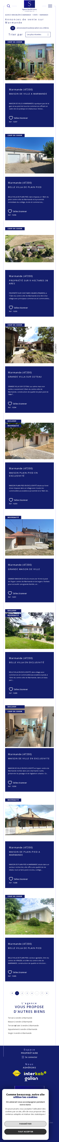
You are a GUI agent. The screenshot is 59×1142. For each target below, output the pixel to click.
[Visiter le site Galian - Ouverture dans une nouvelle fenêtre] (31, 1078)
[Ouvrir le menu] (50, 6)
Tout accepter (25, 1131)
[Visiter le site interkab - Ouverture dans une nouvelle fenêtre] (35, 1073)
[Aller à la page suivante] (47, 993)
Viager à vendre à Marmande (20, 1033)
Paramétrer (25, 1123)
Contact (55, 349)
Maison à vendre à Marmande (20, 1022)
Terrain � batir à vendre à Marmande (23, 1025)
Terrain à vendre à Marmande (20, 1018)
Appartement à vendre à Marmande (22, 1029)
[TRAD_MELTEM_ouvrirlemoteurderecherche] (8, 6)
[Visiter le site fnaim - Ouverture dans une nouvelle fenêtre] (17, 1073)
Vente (35, 15)
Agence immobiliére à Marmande (18, 15)
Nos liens (49, 1123)
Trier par (15, 34)
